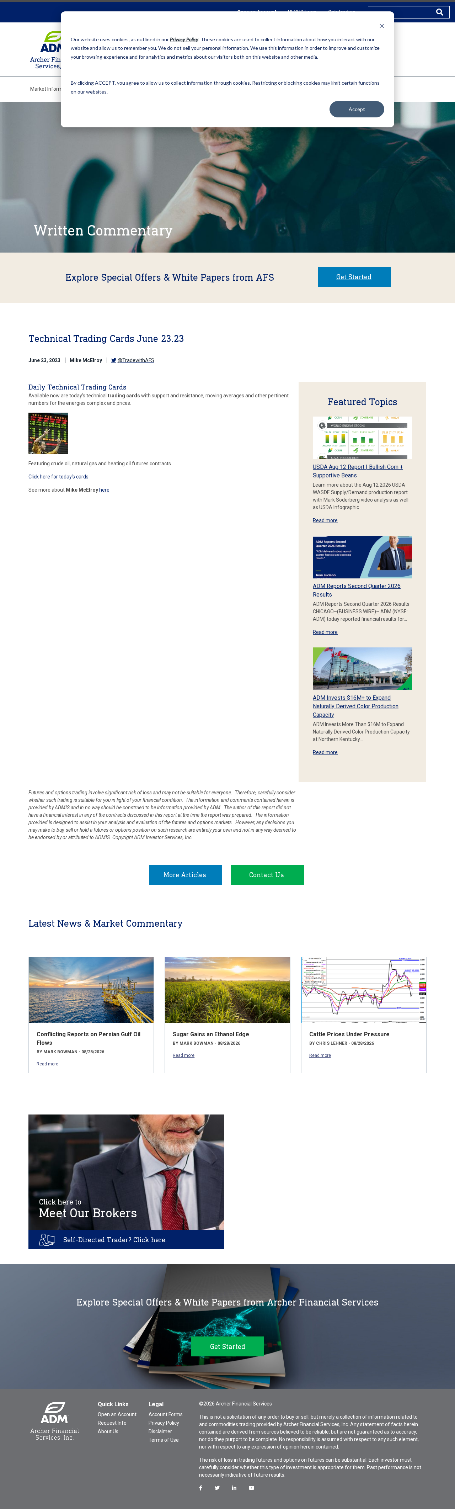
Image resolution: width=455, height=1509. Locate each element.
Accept (357, 109)
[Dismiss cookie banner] (381, 25)
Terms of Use (164, 1440)
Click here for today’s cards (58, 477)
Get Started (353, 276)
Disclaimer (160, 1431)
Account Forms (166, 1414)
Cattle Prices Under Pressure (349, 1034)
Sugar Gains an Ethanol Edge (211, 1034)
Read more (325, 520)
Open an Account (117, 1414)
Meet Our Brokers (88, 1209)
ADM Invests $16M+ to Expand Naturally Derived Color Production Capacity (355, 706)
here (104, 490)
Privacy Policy (164, 1423)
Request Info (112, 1423)
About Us (108, 1431)
